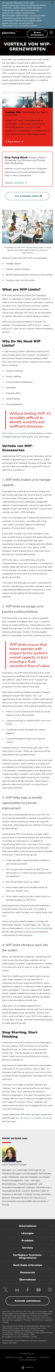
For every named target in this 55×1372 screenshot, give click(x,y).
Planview (10, 32)
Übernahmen (27, 1279)
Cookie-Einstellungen (27, 1360)
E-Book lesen (14, 141)
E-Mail (27, 1368)
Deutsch (12, 4)
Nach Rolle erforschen (27, 1265)
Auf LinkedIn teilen (27, 196)
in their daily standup (33, 928)
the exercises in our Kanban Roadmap (34, 1118)
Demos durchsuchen (37, 33)
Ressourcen (27, 1272)
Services (27, 1247)
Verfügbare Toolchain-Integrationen (27, 1256)
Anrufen (10, 1368)
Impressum (44, 1357)
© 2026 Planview (27, 1353)
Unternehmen (27, 1226)
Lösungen (27, 1233)
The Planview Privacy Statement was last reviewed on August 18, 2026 (24, 1341)
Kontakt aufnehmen (27, 1300)
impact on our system (16, 433)
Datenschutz (31, 1357)
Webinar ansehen (16, 183)
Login (44, 1368)
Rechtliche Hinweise (14, 1357)
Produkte (28, 1240)
